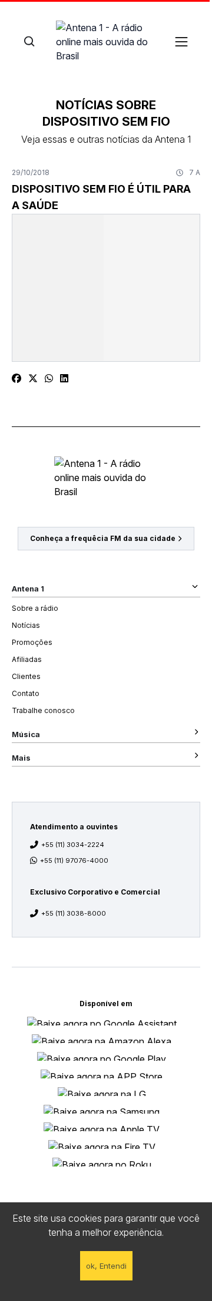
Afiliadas (27, 659)
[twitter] (33, 378)
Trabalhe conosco (43, 710)
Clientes (26, 676)
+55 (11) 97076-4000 (74, 860)
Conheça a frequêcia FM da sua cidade (102, 538)
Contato (25, 693)
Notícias (26, 625)
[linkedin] (64, 378)
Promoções (32, 642)
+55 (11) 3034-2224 (72, 845)
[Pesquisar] (29, 41)
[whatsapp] (49, 378)
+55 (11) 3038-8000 (73, 913)
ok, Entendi (106, 1265)
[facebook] (16, 378)
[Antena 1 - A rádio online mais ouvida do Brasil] (106, 41)
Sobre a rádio (35, 608)
